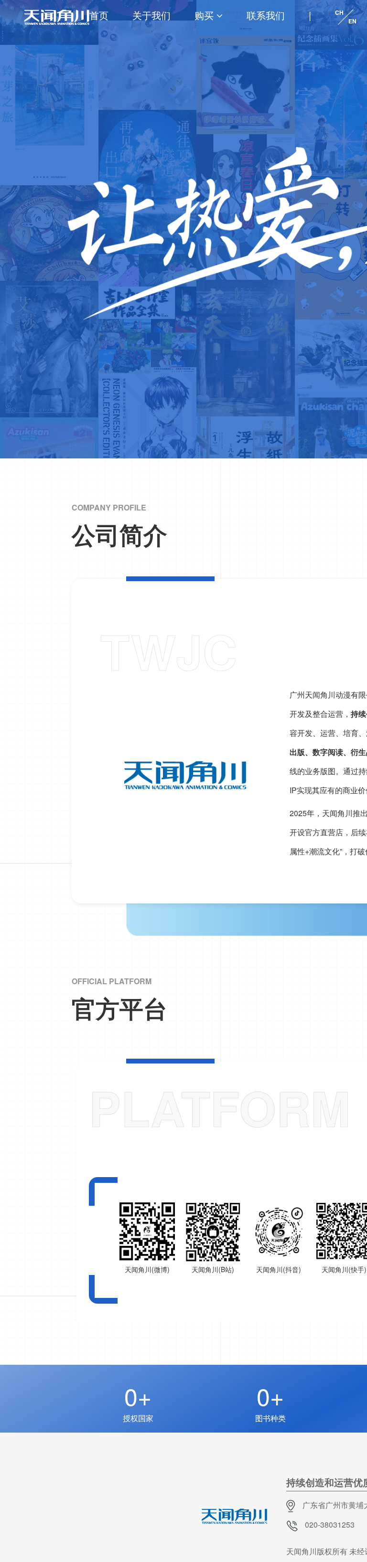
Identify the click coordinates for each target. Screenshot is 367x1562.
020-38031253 (330, 1524)
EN (352, 21)
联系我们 (266, 15)
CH (339, 12)
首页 (98, 15)
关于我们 (151, 15)
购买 (204, 15)
